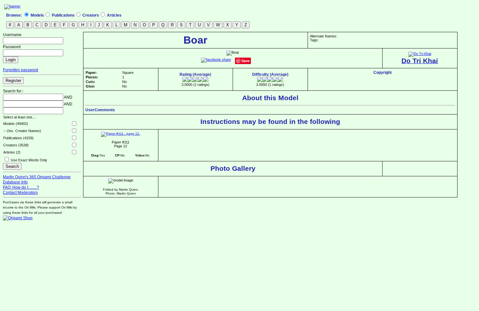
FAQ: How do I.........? (21, 187)
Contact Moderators (20, 192)
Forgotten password (20, 70)
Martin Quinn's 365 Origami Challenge (37, 177)
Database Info (15, 182)
